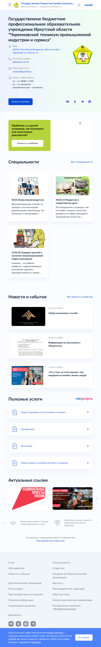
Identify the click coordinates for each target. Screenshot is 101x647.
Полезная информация (20, 600)
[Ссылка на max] (25, 623)
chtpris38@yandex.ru (22, 72)
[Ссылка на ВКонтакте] (11, 623)
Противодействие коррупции (50, 541)
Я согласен (84, 637)
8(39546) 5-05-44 (21, 62)
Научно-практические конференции (72, 600)
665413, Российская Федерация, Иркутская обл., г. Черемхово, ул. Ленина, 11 (37, 51)
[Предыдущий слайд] (4, 498)
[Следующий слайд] (96, 498)
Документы (14, 615)
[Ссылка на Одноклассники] (75, 101)
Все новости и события (80, 297)
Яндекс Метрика (55, 633)
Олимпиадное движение (22, 606)
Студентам (59, 568)
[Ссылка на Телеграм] (82, 101)
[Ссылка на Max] (90, 101)
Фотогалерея (15, 589)
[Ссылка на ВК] (67, 101)
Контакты (58, 583)
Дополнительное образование (25, 583)
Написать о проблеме (27, 143)
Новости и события (19, 574)
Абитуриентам (16, 568)
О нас (11, 562)
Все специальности (82, 162)
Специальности (61, 562)
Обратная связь (61, 594)
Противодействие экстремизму (25, 594)
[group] (28, 498)
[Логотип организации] (16, 5)
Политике (36, 642)
